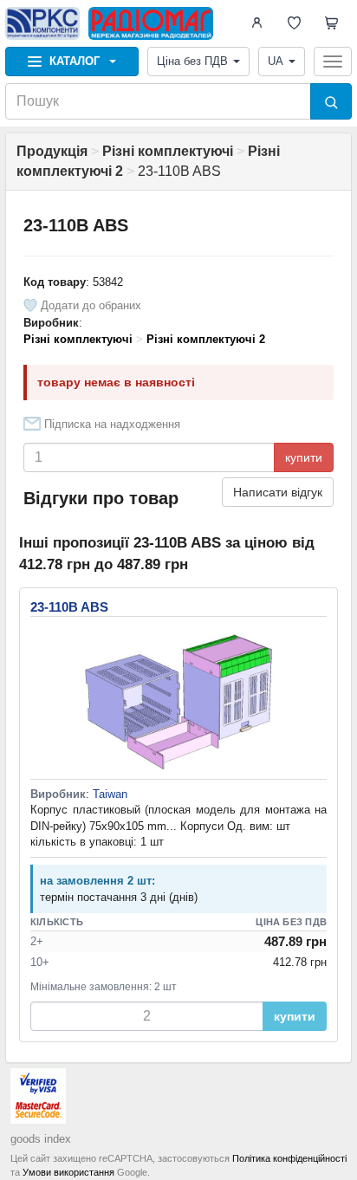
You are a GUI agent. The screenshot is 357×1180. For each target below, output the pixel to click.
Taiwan (110, 794)
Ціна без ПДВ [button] (192, 61)
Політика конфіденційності (289, 1158)
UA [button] (275, 61)
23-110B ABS (69, 607)
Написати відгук (277, 492)
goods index (40, 1138)
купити (303, 457)
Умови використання (68, 1172)
